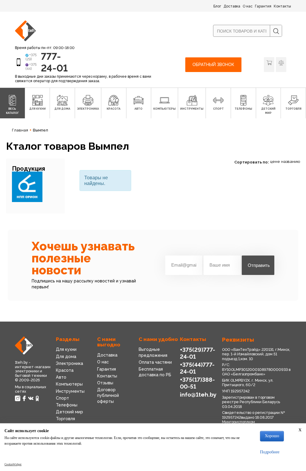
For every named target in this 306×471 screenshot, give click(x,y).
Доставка (232, 6)
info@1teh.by (198, 394)
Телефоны (66, 405)
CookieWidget (13, 464)
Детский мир (69, 411)
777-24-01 (54, 62)
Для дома (66, 356)
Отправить (259, 265)
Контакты (282, 6)
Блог (217, 6)
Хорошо (272, 436)
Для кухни (66, 349)
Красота (65, 370)
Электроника (69, 363)
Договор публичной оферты (108, 395)
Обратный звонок (213, 64)
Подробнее (269, 452)
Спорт (62, 398)
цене (275, 161)
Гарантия (263, 6)
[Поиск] (276, 31)
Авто (61, 377)
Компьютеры (69, 384)
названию (290, 161)
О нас (248, 6)
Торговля (65, 418)
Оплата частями (155, 362)
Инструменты (70, 391)
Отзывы (105, 382)
